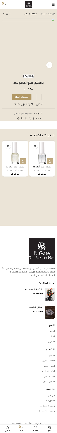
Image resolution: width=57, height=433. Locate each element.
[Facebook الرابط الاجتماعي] (33, 118)
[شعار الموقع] (28, 4)
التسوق (51, 341)
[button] (50, 161)
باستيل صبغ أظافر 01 (42, 167)
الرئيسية (51, 13)
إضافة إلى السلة (21, 97)
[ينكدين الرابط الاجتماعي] (22, 118)
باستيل (42, 13)
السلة (52, 336)
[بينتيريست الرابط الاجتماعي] (26, 118)
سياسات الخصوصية (47, 411)
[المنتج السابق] (9, 13)
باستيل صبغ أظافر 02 (15, 167)
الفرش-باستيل (49, 381)
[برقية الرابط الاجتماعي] (18, 118)
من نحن (51, 395)
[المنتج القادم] (3, 13)
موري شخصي (36, 307)
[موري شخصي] (50, 312)
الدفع (52, 331)
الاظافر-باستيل (30, 13)
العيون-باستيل (49, 366)
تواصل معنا (50, 400)
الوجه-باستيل (49, 376)
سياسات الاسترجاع (47, 406)
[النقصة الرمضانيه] (50, 294)
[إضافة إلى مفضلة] (35, 146)
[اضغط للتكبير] (49, 65)
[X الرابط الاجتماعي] (30, 118)
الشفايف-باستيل (48, 371)
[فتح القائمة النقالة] (53, 5)
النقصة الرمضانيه (34, 289)
